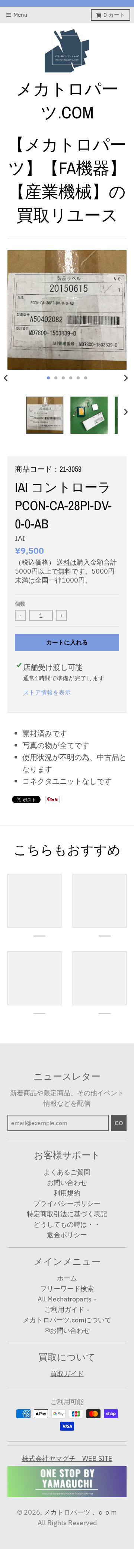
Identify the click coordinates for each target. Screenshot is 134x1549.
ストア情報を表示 (47, 692)
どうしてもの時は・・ (67, 1224)
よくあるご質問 (67, 1172)
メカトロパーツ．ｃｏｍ (80, 1512)
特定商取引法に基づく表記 (67, 1214)
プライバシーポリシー (67, 1203)
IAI (20, 538)
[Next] (126, 378)
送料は (67, 562)
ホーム (67, 1278)
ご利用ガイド (64, 1309)
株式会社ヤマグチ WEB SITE (67, 1458)
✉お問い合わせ (67, 1330)
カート (114, 14)
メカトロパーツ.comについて (67, 1320)
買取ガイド (67, 1373)
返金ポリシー (67, 1234)
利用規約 (67, 1193)
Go (119, 1123)
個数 (20, 603)
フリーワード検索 (67, 1288)
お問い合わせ (67, 1182)
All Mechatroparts (65, 1299)
